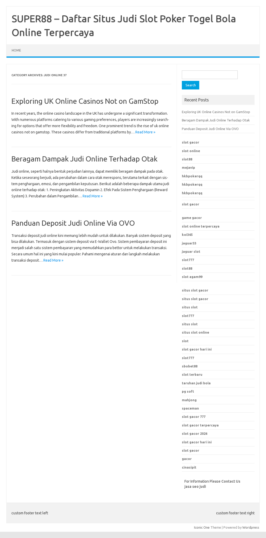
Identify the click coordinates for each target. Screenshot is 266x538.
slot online (191, 151)
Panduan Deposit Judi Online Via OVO (73, 223)
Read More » (145, 132)
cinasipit (189, 467)
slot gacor (190, 142)
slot (185, 341)
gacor (187, 459)
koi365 (187, 234)
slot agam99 (192, 276)
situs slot (190, 307)
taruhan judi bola (196, 383)
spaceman (190, 408)
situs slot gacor (195, 290)
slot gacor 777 (193, 416)
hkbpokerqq (192, 176)
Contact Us (230, 481)
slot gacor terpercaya (200, 425)
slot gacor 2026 (194, 433)
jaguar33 (189, 243)
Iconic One (202, 527)
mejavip (188, 167)
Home (16, 50)
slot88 (187, 159)
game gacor (192, 217)
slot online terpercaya (201, 226)
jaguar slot (191, 251)
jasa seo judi (195, 486)
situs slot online (195, 332)
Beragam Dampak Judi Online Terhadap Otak (84, 159)
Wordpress (250, 527)
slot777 (188, 260)
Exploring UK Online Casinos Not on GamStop (84, 101)
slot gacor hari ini (197, 442)
